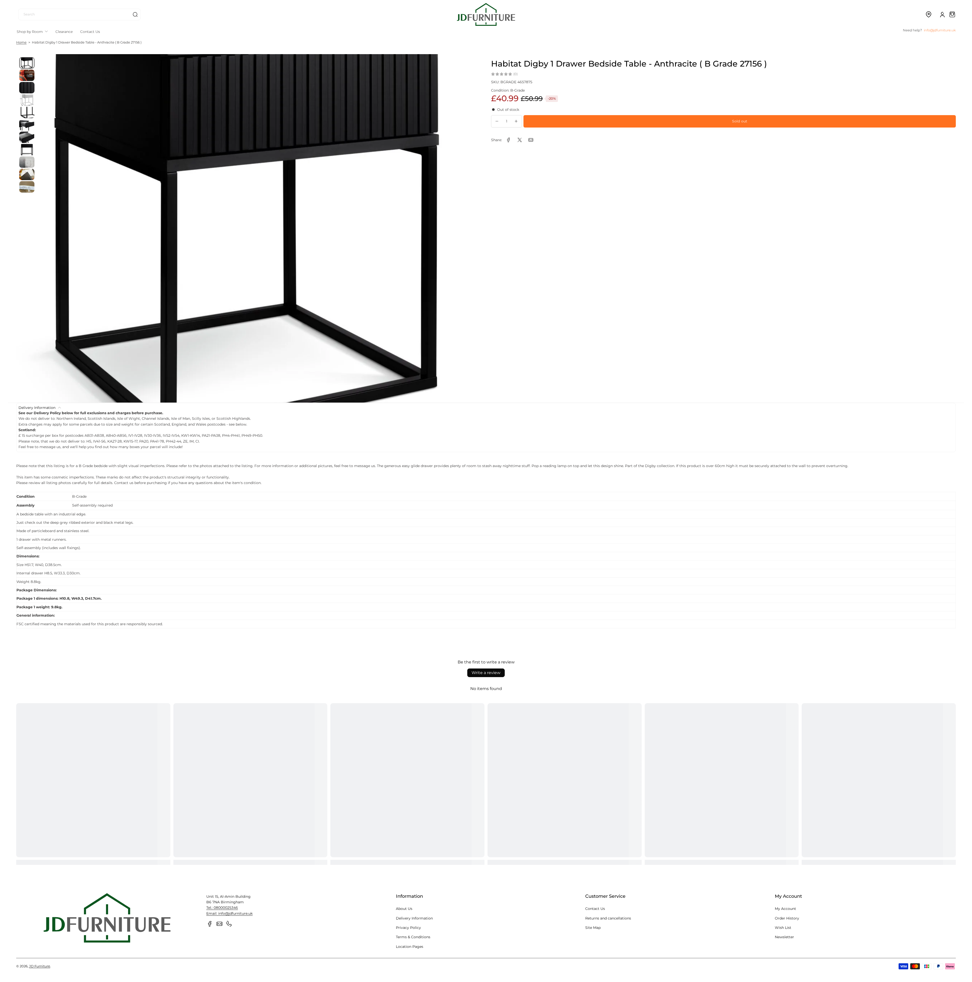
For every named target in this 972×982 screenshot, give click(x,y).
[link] (508, 139)
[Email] (219, 924)
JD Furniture (39, 966)
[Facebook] (210, 924)
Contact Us (595, 908)
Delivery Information (414, 918)
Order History (787, 918)
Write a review (486, 672)
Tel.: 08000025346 (222, 907)
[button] (928, 14)
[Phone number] (229, 924)
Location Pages (409, 946)
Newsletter (784, 937)
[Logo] (486, 14)
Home (21, 42)
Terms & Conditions (413, 937)
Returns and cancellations (608, 918)
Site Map (593, 927)
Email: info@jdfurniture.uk (229, 913)
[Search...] (135, 14)
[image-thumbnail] (26, 63)
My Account (785, 908)
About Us (404, 908)
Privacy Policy (408, 927)
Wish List (783, 927)
